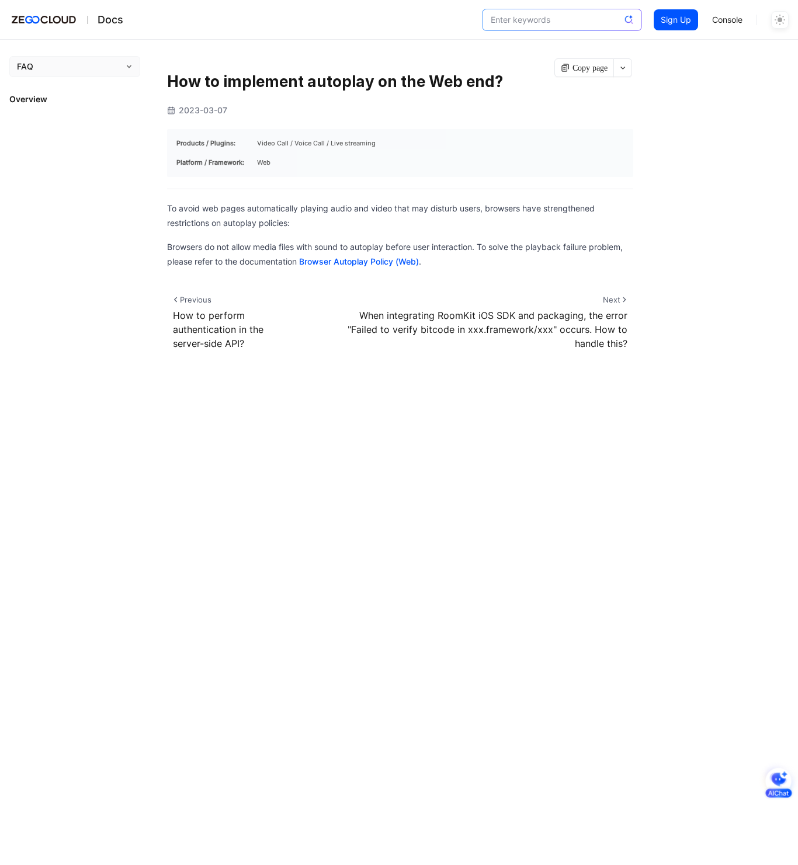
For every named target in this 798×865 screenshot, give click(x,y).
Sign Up (676, 20)
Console (727, 20)
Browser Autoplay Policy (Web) (359, 261)
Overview (28, 99)
